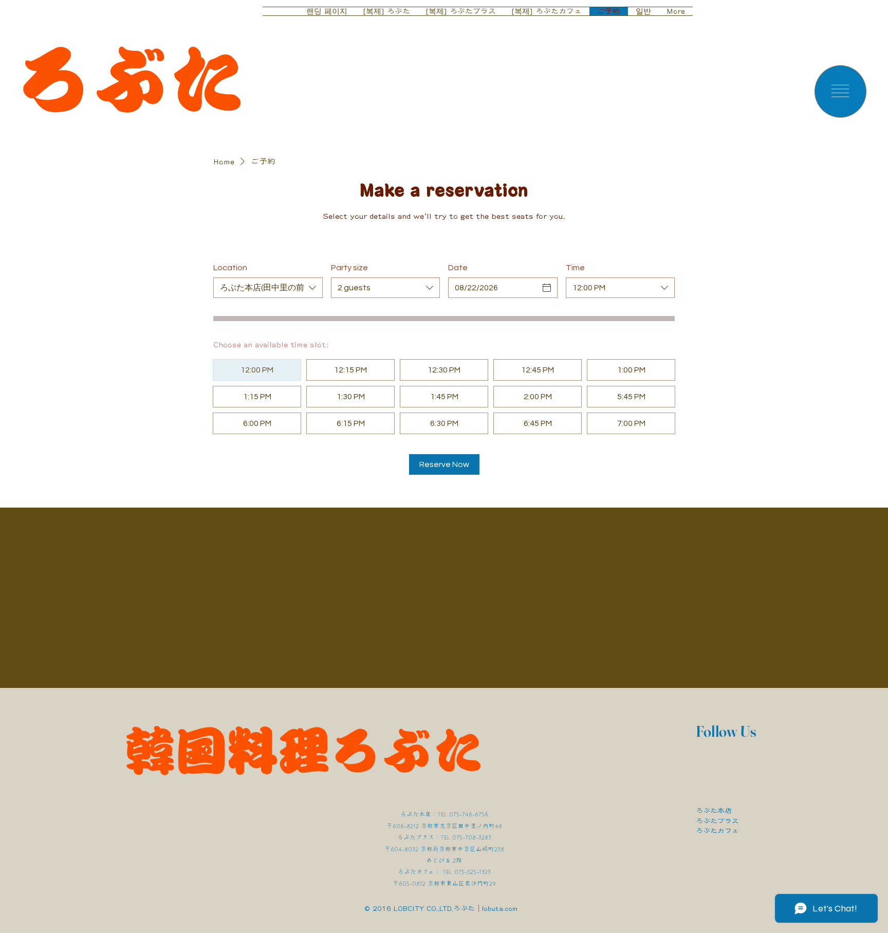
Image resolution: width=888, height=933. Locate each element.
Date (458, 268)
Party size (349, 268)
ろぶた (130, 79)
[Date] (547, 288)
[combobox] (268, 287)
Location (230, 268)
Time (575, 268)
